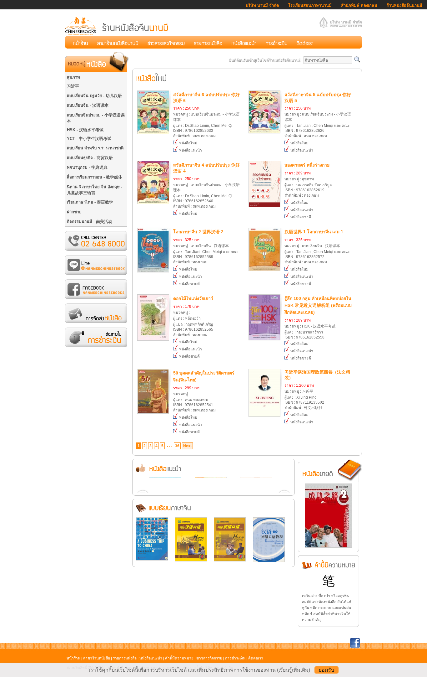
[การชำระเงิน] (276, 42)
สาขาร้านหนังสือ (96, 658)
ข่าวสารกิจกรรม (209, 658)
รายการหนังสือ (125, 658)
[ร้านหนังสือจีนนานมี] (117, 34)
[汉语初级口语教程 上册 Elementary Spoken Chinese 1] (269, 561)
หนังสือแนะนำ (190, 150)
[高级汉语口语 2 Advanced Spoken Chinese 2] (230, 560)
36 (177, 446)
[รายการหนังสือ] (208, 42)
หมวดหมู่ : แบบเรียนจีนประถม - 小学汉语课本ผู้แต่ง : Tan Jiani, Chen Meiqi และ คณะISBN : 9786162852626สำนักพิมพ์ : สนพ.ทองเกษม (317, 115)
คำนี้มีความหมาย (179, 658)
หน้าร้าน (73, 658)
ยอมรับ (326, 670)
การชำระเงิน (235, 658)
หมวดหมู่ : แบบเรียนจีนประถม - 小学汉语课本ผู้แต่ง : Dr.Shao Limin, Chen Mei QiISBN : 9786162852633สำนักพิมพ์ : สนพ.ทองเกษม (206, 115)
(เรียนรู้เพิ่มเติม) (293, 670)
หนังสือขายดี (300, 217)
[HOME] (80, 42)
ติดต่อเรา (255, 658)
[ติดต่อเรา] (305, 42)
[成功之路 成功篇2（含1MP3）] (328, 546)
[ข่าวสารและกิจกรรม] (166, 42)
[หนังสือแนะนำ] (244, 42)
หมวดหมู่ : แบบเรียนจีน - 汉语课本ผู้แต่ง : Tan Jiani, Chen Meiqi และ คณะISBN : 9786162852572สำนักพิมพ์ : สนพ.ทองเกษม (316, 246)
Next (187, 446)
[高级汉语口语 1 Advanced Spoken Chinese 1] (191, 560)
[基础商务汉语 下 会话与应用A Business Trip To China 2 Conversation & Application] (152, 559)
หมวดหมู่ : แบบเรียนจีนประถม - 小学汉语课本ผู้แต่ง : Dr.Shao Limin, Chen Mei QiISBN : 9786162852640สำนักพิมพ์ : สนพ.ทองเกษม (206, 186)
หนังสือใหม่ (187, 143)
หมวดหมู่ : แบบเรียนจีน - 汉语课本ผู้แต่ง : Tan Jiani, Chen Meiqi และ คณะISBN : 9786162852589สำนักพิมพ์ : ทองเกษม (205, 246)
